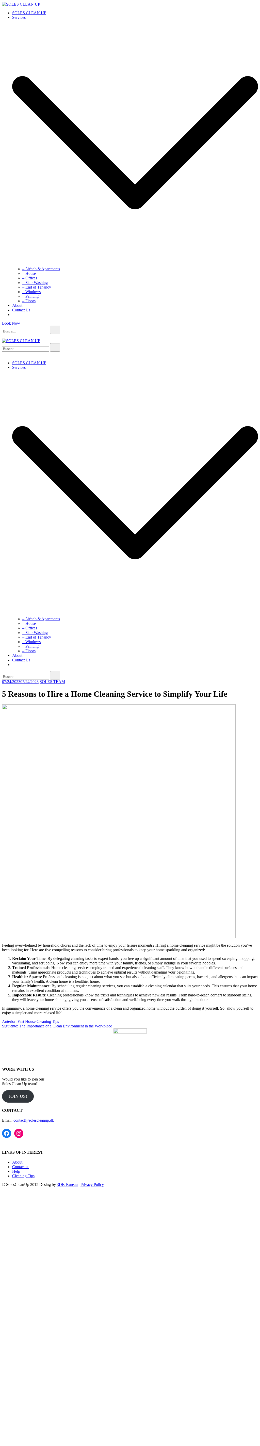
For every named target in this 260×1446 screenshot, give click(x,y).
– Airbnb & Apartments (41, 269)
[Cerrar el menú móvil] (4, 354)
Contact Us (21, 310)
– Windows (31, 292)
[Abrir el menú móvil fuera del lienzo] (4, 336)
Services (19, 17)
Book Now (11, 323)
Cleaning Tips (23, 1176)
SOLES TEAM (52, 681)
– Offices (29, 278)
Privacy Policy (92, 1184)
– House (29, 273)
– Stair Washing (35, 282)
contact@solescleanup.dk (33, 1120)
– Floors (29, 301)
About (17, 305)
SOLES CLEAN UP (29, 13)
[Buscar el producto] (55, 330)
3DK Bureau (67, 1184)
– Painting (30, 296)
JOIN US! (18, 1096)
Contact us (20, 1167)
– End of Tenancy (36, 287)
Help (16, 1171)
